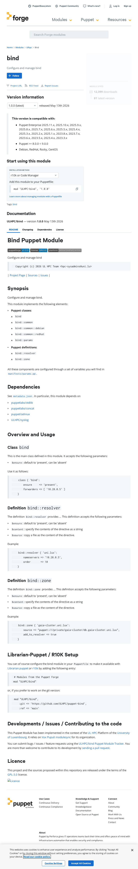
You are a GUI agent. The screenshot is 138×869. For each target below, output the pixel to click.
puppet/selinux (20, 414)
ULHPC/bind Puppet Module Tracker (101, 743)
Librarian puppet (18, 668)
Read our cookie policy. (37, 856)
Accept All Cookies (81, 863)
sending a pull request (95, 748)
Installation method (19, 170)
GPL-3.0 (12, 774)
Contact (112, 822)
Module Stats (97, 86)
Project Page (17, 275)
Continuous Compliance (51, 806)
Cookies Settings (53, 863)
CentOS (53, 149)
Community (114, 806)
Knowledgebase (83, 806)
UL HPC (92, 733)
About (111, 802)
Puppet (87, 19)
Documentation (83, 810)
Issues (44, 275)
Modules (59, 19)
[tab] (13, 229)
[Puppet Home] (21, 808)
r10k (35, 668)
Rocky (43, 149)
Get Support (82, 802)
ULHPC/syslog (20, 420)
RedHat (33, 149)
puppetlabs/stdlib (22, 402)
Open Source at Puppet (87, 814)
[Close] (132, 850)
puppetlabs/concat (22, 408)
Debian (23, 149)
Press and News (116, 818)
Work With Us (115, 814)
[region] (69, 856)
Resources (117, 19)
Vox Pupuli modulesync (56, 737)
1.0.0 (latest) (16, 105)
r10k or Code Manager (25, 175)
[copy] (77, 189)
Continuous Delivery (49, 802)
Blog (110, 810)
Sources (33, 275)
